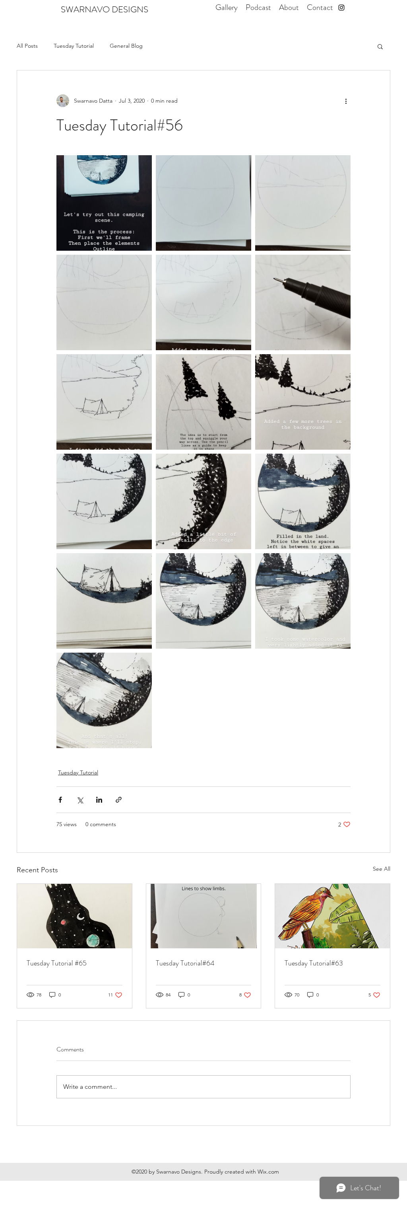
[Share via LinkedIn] (99, 799)
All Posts (27, 45)
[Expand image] (104, 203)
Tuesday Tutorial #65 (57, 963)
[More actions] (346, 100)
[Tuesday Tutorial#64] (203, 916)
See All (381, 868)
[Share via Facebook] (60, 799)
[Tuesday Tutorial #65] (74, 916)
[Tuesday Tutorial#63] (332, 916)
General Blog (126, 45)
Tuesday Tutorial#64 (185, 963)
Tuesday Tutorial (74, 45)
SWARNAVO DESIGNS (104, 9)
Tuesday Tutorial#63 (314, 963)
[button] (380, 46)
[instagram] (341, 8)
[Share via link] (118, 799)
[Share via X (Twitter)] (79, 799)
